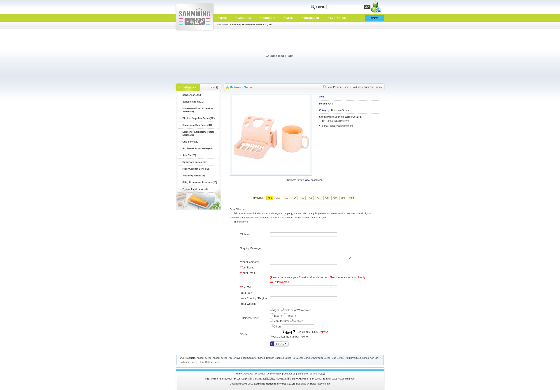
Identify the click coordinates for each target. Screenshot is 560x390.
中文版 (321, 373)
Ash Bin (374, 358)
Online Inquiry (274, 373)
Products (356, 87)
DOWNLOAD (311, 18)
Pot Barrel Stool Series (357, 358)
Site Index (303, 373)
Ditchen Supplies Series (278, 358)
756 (310, 198)
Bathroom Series (373, 87)
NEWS (289, 18)
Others (277, 326)
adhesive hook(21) (193, 101)
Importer (293, 315)
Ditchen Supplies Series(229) (198, 118)
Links (313, 373)
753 (286, 198)
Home (346, 87)
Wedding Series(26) (193, 175)
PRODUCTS (268, 18)
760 (343, 198)
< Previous (258, 198)
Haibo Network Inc (320, 383)
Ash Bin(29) (189, 155)
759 (335, 198)
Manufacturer (281, 321)
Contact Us (290, 373)
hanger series (204, 358)
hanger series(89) (192, 95)
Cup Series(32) (190, 141)
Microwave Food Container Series (247, 358)
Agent (276, 310)
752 (278, 198)
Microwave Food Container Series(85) (198, 110)
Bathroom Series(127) (194, 162)
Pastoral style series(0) (195, 189)
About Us (248, 373)
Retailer (298, 321)
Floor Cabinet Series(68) (196, 168)
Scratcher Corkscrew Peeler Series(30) (198, 133)
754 (294, 198)
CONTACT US (338, 18)
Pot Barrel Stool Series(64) (197, 148)
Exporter (278, 315)
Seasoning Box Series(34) (197, 125)
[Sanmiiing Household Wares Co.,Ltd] (195, 30)
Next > (352, 198)
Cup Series (338, 358)
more (212, 87)
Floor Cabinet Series (209, 362)
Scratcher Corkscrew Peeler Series (312, 358)
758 (327, 198)
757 (318, 198)
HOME (223, 18)
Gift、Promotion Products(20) (199, 182)
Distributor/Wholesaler (297, 310)
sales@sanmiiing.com (341, 125)
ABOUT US (244, 18)
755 (302, 198)
